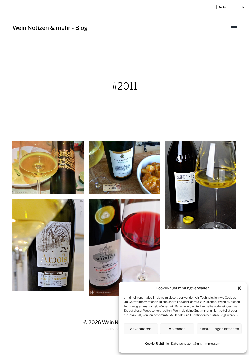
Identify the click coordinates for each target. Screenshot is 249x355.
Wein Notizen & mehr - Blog (50, 27)
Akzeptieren (140, 329)
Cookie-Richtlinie (157, 343)
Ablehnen (177, 329)
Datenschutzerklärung (186, 343)
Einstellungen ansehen (219, 329)
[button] (239, 288)
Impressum (212, 343)
